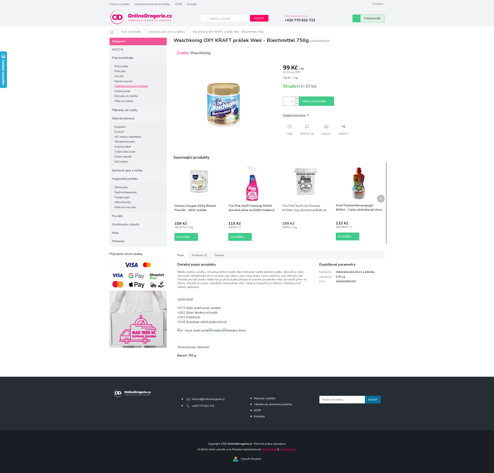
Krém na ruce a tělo (125, 207)
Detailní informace (294, 115)
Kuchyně (119, 132)
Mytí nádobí (121, 161)
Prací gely (120, 71)
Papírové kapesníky (126, 192)
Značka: (193, 53)
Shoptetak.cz (288, 449)
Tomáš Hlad (269, 449)
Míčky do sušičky (124, 101)
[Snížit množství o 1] (297, 103)
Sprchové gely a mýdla (127, 170)
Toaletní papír (122, 197)
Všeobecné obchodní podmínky (152, 4)
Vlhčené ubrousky (125, 141)
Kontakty (192, 4)
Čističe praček (122, 91)
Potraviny (118, 241)
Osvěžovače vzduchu (125, 224)
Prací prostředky (123, 58)
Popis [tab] (180, 255)
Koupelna (120, 127)
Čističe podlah (123, 147)
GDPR (178, 4)
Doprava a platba (119, 4)
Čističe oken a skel (125, 152)
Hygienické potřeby (125, 179)
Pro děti (117, 216)
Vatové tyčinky (123, 202)
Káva (115, 233)
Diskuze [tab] (219, 255)
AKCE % (117, 49)
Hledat (259, 18)
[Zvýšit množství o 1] (297, 99)
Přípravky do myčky (125, 110)
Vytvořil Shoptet (251, 459)
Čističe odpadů (123, 156)
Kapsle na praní (123, 81)
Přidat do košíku (314, 101)
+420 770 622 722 (203, 406)
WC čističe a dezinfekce (128, 137)
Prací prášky (121, 66)
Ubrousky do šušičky (126, 96)
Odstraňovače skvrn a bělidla (131, 86)
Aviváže (119, 76)
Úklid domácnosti (123, 118)
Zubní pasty (121, 187)
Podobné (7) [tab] (199, 255)
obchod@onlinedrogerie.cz (208, 399)
